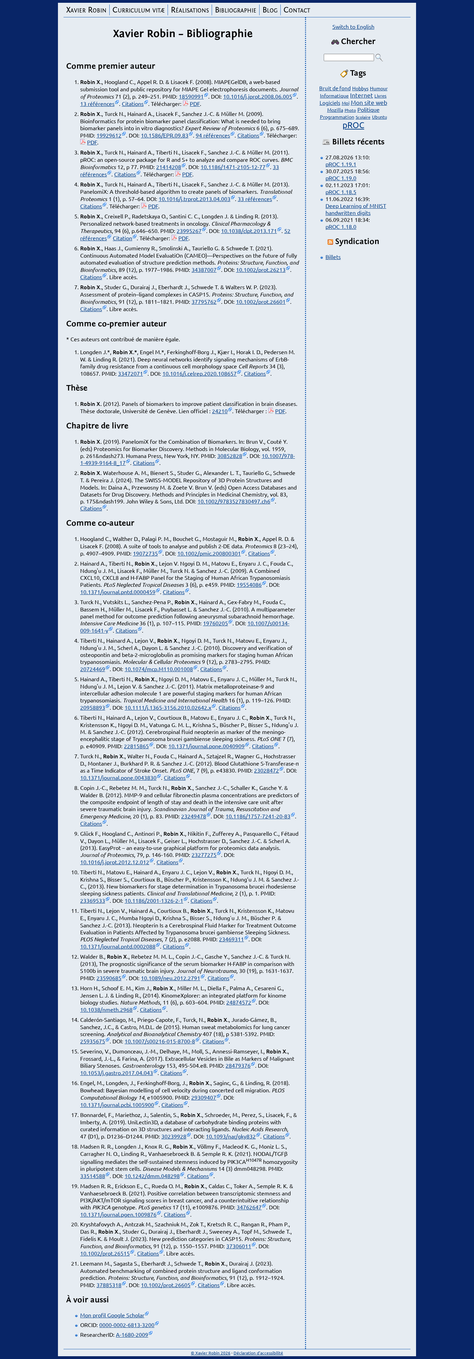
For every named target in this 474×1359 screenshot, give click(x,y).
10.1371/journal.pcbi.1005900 (117, 1104)
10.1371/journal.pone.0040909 (206, 745)
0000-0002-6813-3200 (126, 1324)
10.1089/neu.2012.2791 (170, 977)
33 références (255, 198)
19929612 (108, 135)
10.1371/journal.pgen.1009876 (118, 1214)
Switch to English (353, 26)
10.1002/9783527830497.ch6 (233, 501)
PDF (195, 103)
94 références (213, 135)
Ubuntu (379, 117)
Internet (361, 95)
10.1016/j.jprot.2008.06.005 (257, 96)
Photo (350, 110)
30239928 (173, 1136)
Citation (122, 237)
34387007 (204, 269)
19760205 (215, 622)
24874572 (238, 1002)
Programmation (337, 117)
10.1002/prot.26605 (166, 1284)
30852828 (229, 455)
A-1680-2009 (132, 1334)
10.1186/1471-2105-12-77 (233, 166)
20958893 (92, 707)
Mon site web (369, 102)
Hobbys (360, 88)
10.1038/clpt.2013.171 (249, 230)
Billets (333, 256)
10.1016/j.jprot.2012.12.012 (114, 861)
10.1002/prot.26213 (261, 269)
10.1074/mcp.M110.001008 (159, 668)
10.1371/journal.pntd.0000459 (117, 591)
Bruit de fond (335, 88)
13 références (97, 103)
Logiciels (330, 102)
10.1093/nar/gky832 (231, 1136)
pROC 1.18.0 (340, 226)
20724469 (92, 668)
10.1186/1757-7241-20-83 (258, 815)
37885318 (108, 1284)
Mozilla (335, 110)
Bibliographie (235, 10)
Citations (133, 103)
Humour (379, 88)
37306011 (238, 1245)
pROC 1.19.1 (340, 163)
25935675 (92, 1040)
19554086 (249, 584)
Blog (270, 10)
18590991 (191, 96)
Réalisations (190, 10)
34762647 (249, 1206)
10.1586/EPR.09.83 (164, 135)
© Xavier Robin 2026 (210, 1353)
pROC (353, 125)
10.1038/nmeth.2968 (106, 1009)
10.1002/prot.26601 (261, 301)
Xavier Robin (86, 10)
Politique (368, 109)
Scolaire (363, 117)
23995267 (189, 230)
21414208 (168, 166)
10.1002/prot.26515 (105, 1253)
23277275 (204, 854)
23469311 (231, 938)
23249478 (193, 815)
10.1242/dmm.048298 (152, 1175)
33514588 (92, 1175)
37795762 (204, 301)
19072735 (145, 553)
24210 (220, 410)
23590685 (108, 977)
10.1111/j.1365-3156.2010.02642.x (168, 707)
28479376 (238, 1065)
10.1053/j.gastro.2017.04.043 (116, 1072)
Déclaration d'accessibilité (258, 1353)
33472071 (130, 373)
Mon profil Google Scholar (112, 1314)
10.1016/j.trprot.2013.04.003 (194, 198)
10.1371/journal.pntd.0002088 (117, 946)
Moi (345, 103)
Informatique (334, 95)
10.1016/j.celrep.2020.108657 (199, 373)
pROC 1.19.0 (340, 177)
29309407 (203, 1097)
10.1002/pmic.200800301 (209, 553)
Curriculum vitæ (138, 10)
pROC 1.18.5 (340, 191)
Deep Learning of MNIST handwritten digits (355, 209)
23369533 (92, 900)
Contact (296, 10)
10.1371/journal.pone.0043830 (118, 777)
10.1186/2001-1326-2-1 (154, 900)
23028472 (266, 770)
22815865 (136, 745)
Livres (380, 96)
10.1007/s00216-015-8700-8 (160, 1040)
